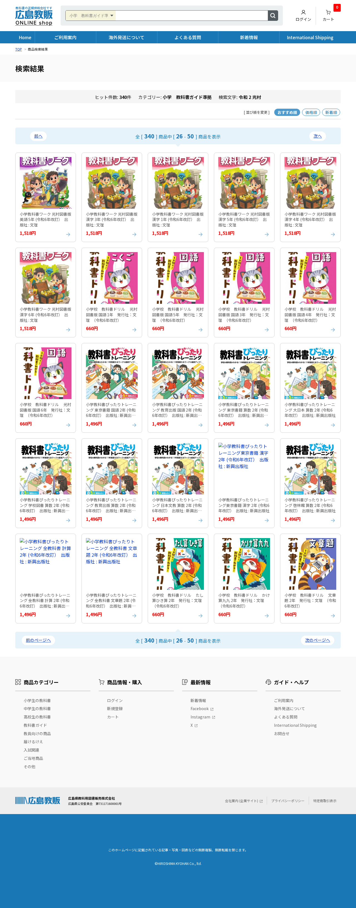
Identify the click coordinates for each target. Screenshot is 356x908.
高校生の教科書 (37, 717)
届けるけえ (33, 741)
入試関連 (31, 750)
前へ (38, 136)
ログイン (303, 19)
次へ (317, 136)
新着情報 (249, 37)
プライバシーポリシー (288, 800)
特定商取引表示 (325, 800)
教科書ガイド (35, 725)
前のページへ (38, 640)
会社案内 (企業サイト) (241, 800)
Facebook (200, 708)
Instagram (200, 717)
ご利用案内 (65, 37)
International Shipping (310, 37)
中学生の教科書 (37, 708)
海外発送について (126, 37)
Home (25, 37)
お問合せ (282, 733)
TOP (18, 49)
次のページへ (317, 640)
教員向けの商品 (37, 733)
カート (330, 14)
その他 (29, 766)
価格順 (311, 112)
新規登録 (115, 708)
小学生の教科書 (37, 700)
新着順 (331, 112)
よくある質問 (187, 37)
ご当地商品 (33, 758)
